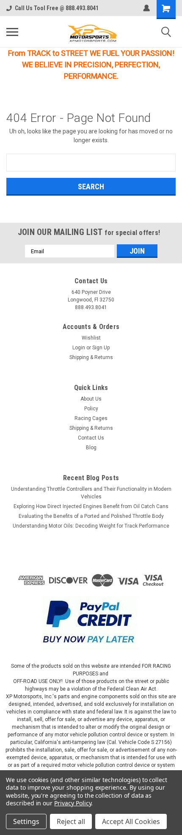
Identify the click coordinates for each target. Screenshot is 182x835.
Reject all (71, 821)
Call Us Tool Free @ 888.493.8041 (57, 8)
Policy (91, 409)
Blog (91, 448)
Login (78, 348)
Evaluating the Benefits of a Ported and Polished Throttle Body (91, 516)
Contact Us (91, 438)
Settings (26, 821)
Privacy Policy (72, 803)
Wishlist (91, 338)
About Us (91, 399)
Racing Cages (91, 418)
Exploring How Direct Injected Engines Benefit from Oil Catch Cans (91, 506)
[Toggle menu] (12, 32)
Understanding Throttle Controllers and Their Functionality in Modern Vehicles (91, 493)
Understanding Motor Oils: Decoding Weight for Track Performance (91, 526)
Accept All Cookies (131, 821)
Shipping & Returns (91, 357)
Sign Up (101, 348)
